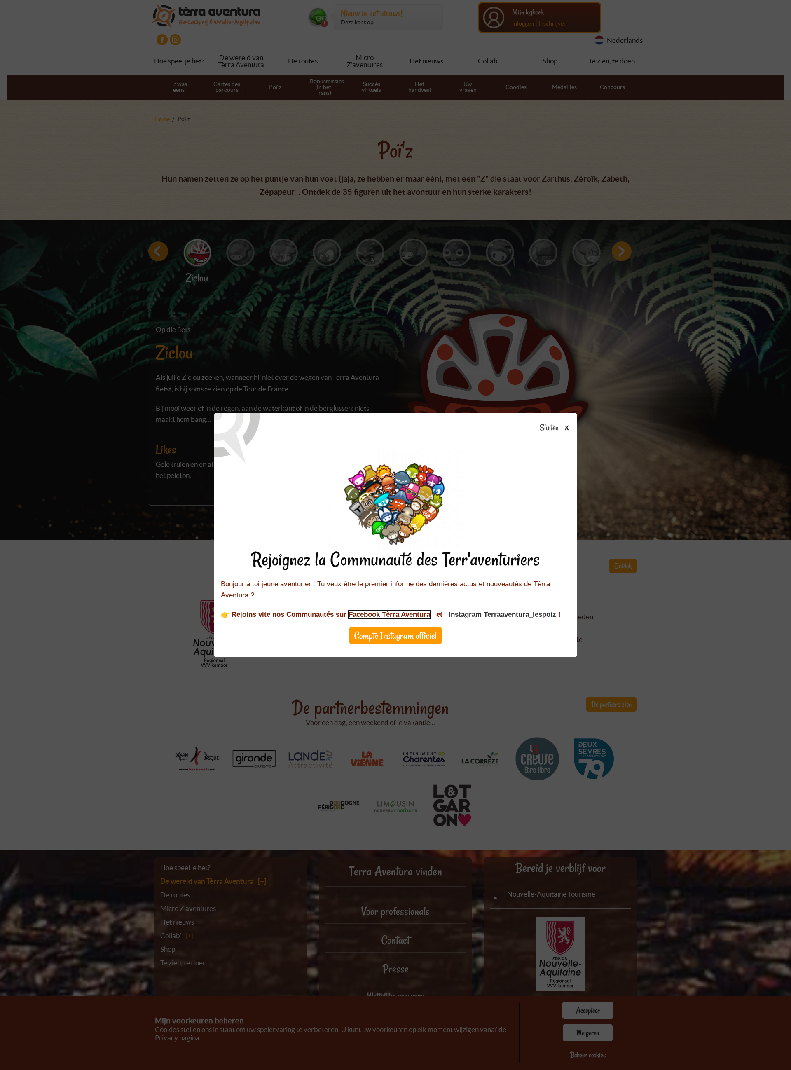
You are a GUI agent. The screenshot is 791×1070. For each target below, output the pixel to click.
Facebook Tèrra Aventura (389, 614)
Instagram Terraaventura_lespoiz (502, 614)
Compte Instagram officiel (395, 635)
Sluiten (550, 428)
